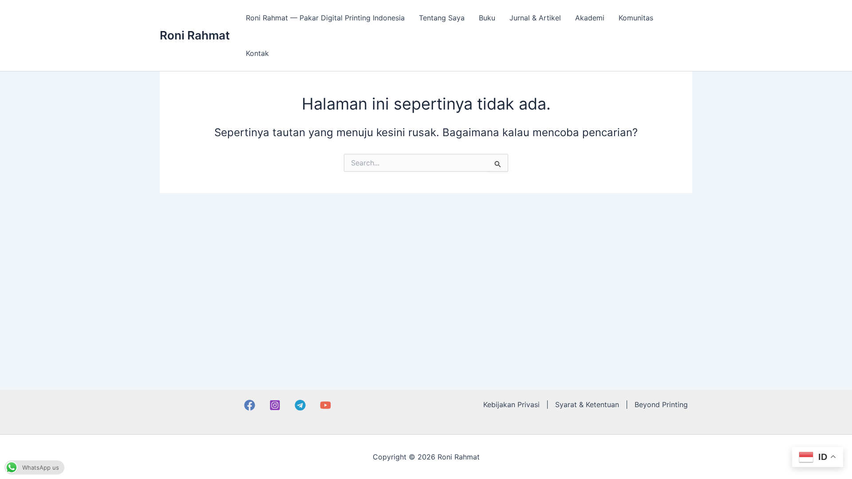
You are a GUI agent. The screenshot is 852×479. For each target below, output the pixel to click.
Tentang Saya (442, 17)
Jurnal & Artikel (535, 17)
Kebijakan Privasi (511, 404)
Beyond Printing (661, 404)
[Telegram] (300, 405)
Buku (487, 17)
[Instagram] (274, 405)
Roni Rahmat (195, 35)
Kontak (257, 53)
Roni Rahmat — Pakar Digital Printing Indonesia (325, 17)
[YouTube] (325, 405)
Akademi (589, 17)
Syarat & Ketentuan (587, 404)
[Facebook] (249, 405)
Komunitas (636, 17)
